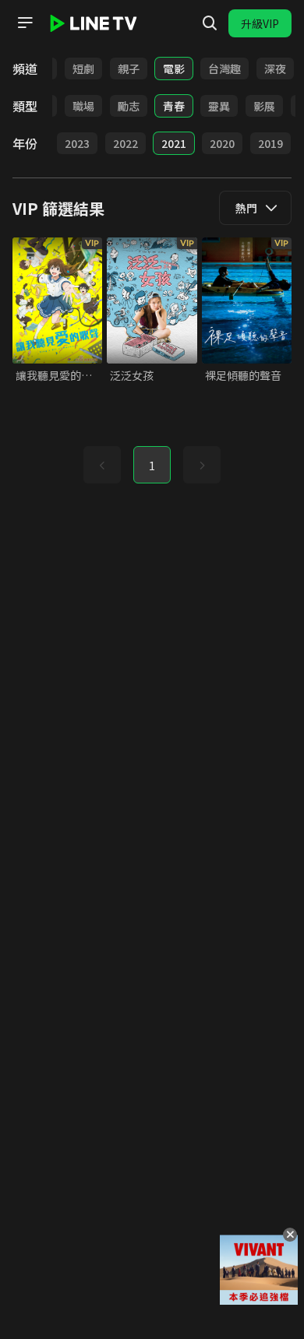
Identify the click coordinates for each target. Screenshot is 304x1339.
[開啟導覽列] (24, 22)
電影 (174, 68)
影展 (264, 106)
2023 (77, 143)
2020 (222, 143)
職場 (83, 106)
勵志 (129, 106)
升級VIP (260, 23)
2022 (125, 143)
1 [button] (152, 465)
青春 (174, 106)
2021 (173, 143)
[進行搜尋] (209, 23)
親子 (129, 68)
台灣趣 (224, 68)
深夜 (275, 68)
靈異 (219, 106)
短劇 (83, 68)
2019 (270, 143)
